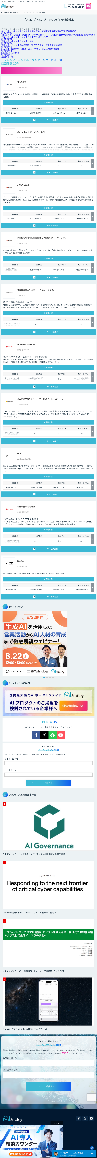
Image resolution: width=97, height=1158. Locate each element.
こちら (65, 1053)
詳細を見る (50, 102)
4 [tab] (53, 677)
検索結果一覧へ (8, 56)
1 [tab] (44, 677)
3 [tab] (50, 677)
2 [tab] (47, 677)
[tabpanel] (48, 643)
